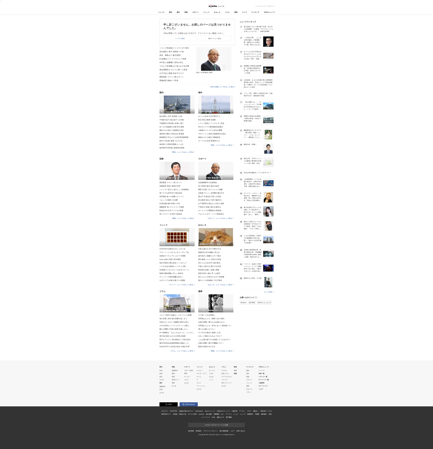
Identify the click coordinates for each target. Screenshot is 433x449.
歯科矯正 (264, 414)
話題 (235, 373)
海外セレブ (175, 380)
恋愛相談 (216, 414)
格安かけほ (182, 414)
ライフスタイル (226, 376)
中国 (160, 389)
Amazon (243, 302)
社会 (160, 370)
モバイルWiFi (192, 414)
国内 (170, 12)
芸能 (186, 12)
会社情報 (191, 431)
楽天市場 (252, 302)
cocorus (201, 414)
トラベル (224, 380)
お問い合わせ (240, 431)
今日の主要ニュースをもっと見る (222, 87)
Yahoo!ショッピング (264, 302)
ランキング (255, 12)
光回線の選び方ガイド (186, 411)
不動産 (257, 414)
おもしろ (217, 12)
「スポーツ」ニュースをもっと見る (219, 218)
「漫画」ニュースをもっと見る (221, 351)
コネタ (211, 373)
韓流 (173, 383)
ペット (211, 380)
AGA (213, 417)
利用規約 (198, 431)
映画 (173, 373)
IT (197, 380)
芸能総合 (175, 370)
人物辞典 (261, 383)
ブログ (249, 411)
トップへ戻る (180, 38)
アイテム (242, 411)
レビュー (200, 370)
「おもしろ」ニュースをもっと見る (219, 285)
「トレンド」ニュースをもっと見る (180, 285)
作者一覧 (261, 373)
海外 (178, 12)
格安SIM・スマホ (266, 411)
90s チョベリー (226, 383)
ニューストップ (260, 6)
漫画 (235, 12)
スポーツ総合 (188, 370)
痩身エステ (220, 417)
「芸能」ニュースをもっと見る (182, 218)
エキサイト (270, 6)
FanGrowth (199, 411)
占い (222, 414)
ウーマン (229, 414)
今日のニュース (269, 12)
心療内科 (234, 411)
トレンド (206, 12)
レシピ (236, 414)
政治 (160, 376)
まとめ (161, 380)
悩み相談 (209, 414)
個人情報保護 (224, 431)
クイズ (244, 12)
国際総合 (162, 386)
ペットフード (205, 417)
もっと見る (268, 292)
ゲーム (199, 376)
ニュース (161, 12)
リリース (262, 370)
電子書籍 (229, 417)
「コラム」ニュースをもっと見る (181, 351)
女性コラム (225, 373)
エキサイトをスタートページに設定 (216, 425)
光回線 (175, 414)
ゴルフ (186, 380)
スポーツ (195, 12)
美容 (270, 414)
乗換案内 (250, 414)
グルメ (199, 383)
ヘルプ (261, 389)
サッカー (187, 376)
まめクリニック (210, 411)
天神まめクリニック (223, 411)
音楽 (173, 376)
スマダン (224, 370)
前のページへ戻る (214, 38)
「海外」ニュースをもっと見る (221, 145)
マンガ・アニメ (202, 373)
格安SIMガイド (166, 414)
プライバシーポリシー (210, 431)
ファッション (201, 386)
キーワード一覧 (264, 380)
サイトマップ (263, 386)
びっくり (212, 370)
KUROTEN (173, 411)
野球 (185, 373)
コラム (227, 12)
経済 (160, 373)
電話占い (256, 411)
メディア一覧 (263, 376)
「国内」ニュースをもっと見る (182, 152)
